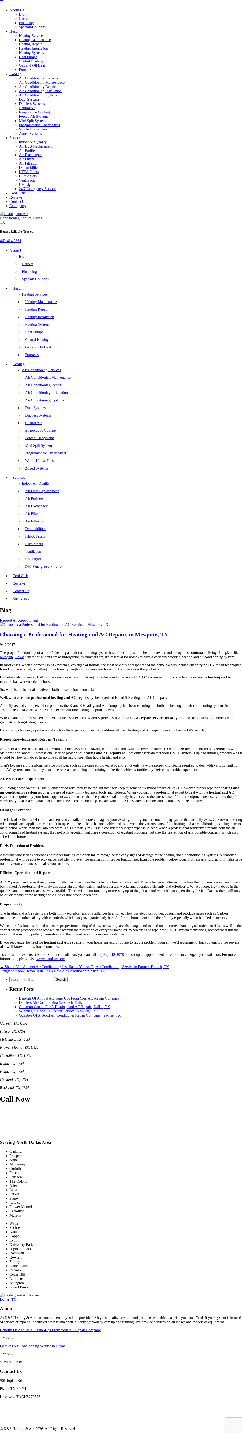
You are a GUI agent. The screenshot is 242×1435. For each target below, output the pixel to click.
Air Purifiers (28, 150)
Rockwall (16, 1253)
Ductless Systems (32, 104)
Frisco (14, 1173)
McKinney (17, 1164)
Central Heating (31, 61)
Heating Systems (31, 53)
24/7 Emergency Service (37, 189)
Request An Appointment (19, 620)
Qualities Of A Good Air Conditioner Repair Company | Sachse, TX (70, 1015)
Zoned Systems (30, 133)
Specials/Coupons (32, 27)
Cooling (15, 74)
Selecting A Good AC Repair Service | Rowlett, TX (57, 1011)
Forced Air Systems (33, 116)
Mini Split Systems (33, 121)
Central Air (27, 108)
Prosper (15, 1156)
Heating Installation (33, 48)
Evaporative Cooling (34, 112)
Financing (26, 23)
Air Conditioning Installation (40, 91)
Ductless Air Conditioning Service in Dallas (51, 1002)
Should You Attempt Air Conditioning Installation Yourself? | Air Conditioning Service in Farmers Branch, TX (84, 967)
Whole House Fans (33, 129)
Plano (13, 1198)
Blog (22, 14)
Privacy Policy (11, 1413)
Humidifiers (28, 176)
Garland (15, 1151)
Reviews (15, 197)
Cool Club (17, 193)
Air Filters (26, 159)
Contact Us (17, 202)
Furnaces (25, 70)
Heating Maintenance (35, 40)
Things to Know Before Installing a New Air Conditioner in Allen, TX (55, 971)
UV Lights (27, 185)
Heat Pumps (28, 57)
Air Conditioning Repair (37, 87)
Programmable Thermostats (39, 125)
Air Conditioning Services (38, 78)
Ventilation (27, 180)
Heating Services (31, 36)
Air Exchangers (30, 155)
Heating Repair (30, 44)
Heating (15, 31)
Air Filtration (28, 163)
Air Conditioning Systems (38, 95)
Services (15, 138)
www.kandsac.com (50, 959)
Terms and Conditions (16, 1421)
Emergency (17, 206)
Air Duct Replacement (35, 146)
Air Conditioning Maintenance (42, 82)
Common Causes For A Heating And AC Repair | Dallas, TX (64, 1007)
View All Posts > (12, 1362)
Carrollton (17, 1211)
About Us (16, 10)
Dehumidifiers (29, 167)
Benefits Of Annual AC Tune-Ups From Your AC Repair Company (69, 998)
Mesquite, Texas (12, 657)
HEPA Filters (29, 172)
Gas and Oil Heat (32, 65)
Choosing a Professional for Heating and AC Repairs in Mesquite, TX (84, 634)
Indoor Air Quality (33, 142)
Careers (24, 19)
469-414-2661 (10, 241)
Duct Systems (29, 99)
